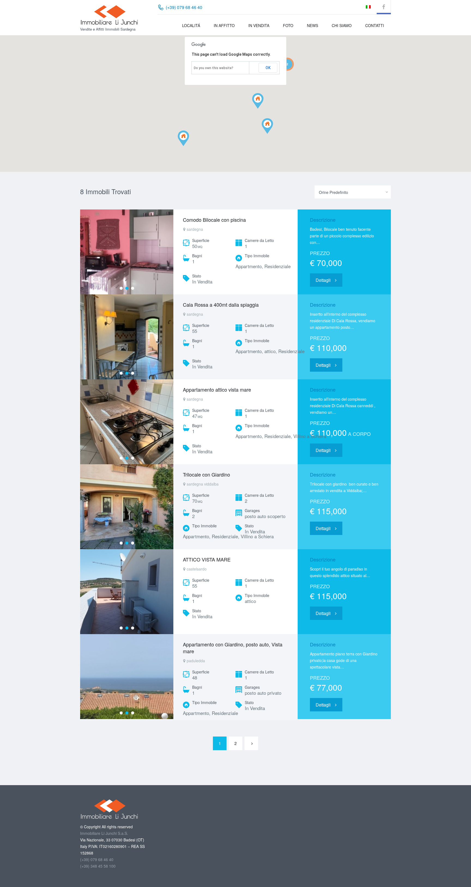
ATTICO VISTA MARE (207, 559)
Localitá (191, 25)
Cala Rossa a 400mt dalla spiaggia (221, 304)
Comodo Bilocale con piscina (214, 219)
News (312, 25)
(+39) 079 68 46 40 (96, 859)
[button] (263, 108)
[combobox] (353, 192)
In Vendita (258, 25)
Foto (288, 25)
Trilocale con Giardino (206, 474)
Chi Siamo (342, 25)
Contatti (374, 25)
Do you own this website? (213, 68)
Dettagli (323, 280)
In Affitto (224, 25)
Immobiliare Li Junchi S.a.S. (104, 833)
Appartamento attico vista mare (217, 389)
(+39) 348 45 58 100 (98, 866)
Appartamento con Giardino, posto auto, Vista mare (232, 648)
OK (268, 68)
